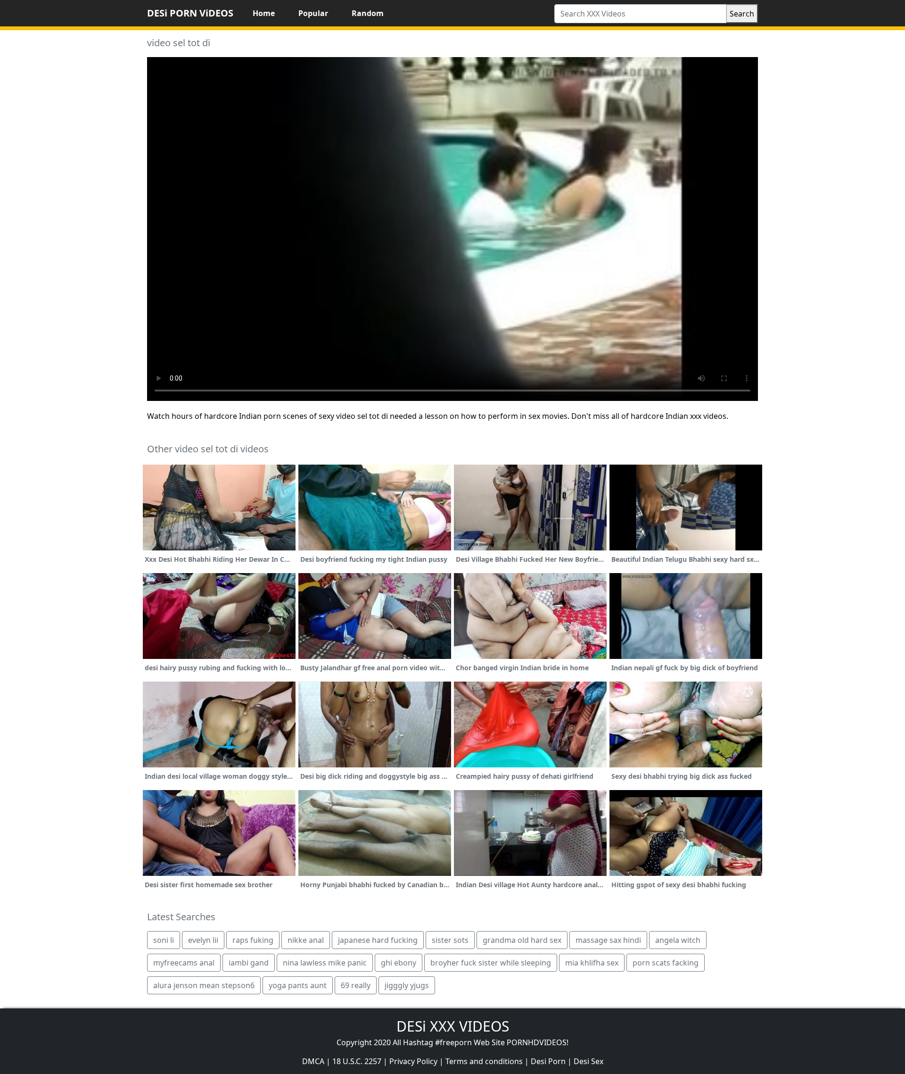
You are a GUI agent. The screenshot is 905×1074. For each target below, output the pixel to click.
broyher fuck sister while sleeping (490, 962)
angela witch (677, 940)
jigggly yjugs (407, 985)
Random (368, 13)
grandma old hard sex (522, 940)
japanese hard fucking (378, 940)
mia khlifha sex (591, 962)
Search (742, 13)
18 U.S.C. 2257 (356, 1061)
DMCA (313, 1061)
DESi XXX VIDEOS (452, 1026)
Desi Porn (548, 1061)
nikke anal (306, 940)
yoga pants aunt (298, 985)
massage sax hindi (608, 940)
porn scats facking (666, 962)
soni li (163, 940)
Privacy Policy (413, 1061)
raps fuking (252, 940)
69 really (355, 985)
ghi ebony (398, 962)
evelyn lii (203, 940)
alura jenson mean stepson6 (204, 985)
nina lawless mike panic (325, 962)
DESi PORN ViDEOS (190, 13)
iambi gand (249, 962)
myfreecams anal (183, 962)
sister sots (450, 940)
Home (264, 13)
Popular (313, 13)
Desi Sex (588, 1061)
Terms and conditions (484, 1061)
